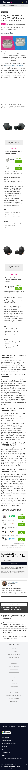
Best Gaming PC (14, 669)
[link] (7, 159)
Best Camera (14, 707)
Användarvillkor (5, 737)
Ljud (2, 9)
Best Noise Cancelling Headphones (14, 695)
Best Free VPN (14, 651)
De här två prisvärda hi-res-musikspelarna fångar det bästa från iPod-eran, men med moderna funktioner (14, 624)
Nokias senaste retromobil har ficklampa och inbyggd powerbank (14, 637)
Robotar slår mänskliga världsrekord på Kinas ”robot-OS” (14, 631)
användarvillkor (22, 567)
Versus (3, 24)
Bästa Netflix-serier (12, 5)
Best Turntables (14, 692)
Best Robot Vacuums (14, 716)
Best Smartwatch (14, 686)
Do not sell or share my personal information (12, 758)
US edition (11, 766)
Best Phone (14, 677)
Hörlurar (6, 9)
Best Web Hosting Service (14, 654)
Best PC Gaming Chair (14, 672)
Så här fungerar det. (9, 33)
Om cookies (4, 746)
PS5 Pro (23, 5)
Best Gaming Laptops (14, 666)
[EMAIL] (11, 585)
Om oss (3, 749)
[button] (2, 2)
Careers (3, 755)
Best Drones (14, 713)
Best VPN (14, 648)
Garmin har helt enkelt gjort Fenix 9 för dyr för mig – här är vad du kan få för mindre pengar (14, 616)
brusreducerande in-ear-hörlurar (14, 65)
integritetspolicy (17, 568)
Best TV (14, 680)
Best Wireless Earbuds (14, 698)
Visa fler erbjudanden (19, 543)
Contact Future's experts (7, 740)
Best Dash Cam (14, 710)
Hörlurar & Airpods (14, 9)
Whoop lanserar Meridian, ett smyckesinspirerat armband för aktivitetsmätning (12, 609)
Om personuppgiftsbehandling (9, 743)
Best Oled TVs (14, 683)
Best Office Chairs (14, 701)
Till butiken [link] (18, 162)
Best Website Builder (14, 657)
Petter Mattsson (11, 24)
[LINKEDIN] (9, 585)
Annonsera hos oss (6, 752)
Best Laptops (14, 663)
